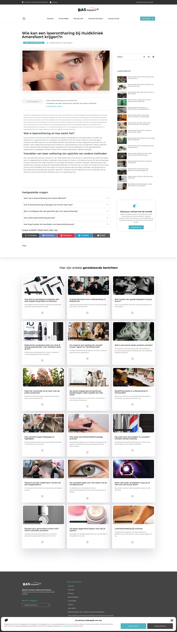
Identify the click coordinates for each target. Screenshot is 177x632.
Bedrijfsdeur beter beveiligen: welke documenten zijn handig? (140, 184)
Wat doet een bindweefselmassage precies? (86, 438)
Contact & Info (113, 19)
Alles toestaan (133, 626)
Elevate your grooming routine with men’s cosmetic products (41, 530)
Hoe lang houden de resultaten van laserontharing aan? (66, 224)
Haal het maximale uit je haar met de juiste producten (42, 392)
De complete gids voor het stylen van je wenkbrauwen (88, 484)
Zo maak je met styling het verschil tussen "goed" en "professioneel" (86, 346)
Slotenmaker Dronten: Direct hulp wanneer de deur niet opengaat (139, 123)
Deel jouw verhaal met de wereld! (136, 211)
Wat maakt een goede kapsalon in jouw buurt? (133, 300)
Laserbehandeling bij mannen (129, 529)
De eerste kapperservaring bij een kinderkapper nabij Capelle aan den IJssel (86, 393)
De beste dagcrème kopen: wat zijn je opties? (87, 530)
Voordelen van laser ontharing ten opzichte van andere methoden (71, 103)
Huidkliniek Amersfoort (48, 115)
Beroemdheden (73, 597)
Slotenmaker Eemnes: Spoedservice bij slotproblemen (141, 146)
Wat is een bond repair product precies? (134, 345)
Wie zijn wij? (78, 19)
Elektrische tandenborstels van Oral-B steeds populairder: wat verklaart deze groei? (42, 347)
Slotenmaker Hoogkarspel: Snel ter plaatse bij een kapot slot (139, 100)
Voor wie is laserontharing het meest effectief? (66, 198)
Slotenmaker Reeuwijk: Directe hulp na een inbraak (141, 93)
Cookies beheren (160, 626)
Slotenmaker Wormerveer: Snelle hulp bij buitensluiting (140, 85)
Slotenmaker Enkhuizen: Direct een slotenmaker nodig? (140, 131)
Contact (70, 604)
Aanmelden (72, 608)
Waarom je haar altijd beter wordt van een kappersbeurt (42, 484)
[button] (172, 620)
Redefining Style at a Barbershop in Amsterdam (131, 392)
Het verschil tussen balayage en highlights (39, 438)
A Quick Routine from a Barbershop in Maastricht (88, 300)
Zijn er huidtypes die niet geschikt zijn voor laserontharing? (66, 211)
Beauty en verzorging (34, 42)
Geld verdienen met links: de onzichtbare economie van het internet (91, 615)
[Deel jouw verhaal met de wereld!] (136, 205)
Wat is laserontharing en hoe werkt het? (62, 100)
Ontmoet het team (95, 19)
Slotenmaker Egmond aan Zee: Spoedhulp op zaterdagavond (138, 169)
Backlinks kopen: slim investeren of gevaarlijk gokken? (86, 612)
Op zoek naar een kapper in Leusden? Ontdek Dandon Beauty (132, 438)
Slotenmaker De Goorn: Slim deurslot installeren (140, 177)
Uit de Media (63, 19)
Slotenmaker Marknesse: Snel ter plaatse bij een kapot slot (141, 139)
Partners (50, 19)
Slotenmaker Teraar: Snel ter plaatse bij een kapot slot (141, 77)
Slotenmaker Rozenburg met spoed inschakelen (140, 162)
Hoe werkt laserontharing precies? (66, 218)
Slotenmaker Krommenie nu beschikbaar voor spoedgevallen (138, 108)
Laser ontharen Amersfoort (34, 138)
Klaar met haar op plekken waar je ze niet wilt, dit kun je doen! (132, 484)
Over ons (71, 586)
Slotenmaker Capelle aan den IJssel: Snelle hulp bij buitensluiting (140, 154)
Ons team (71, 589)
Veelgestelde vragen (54, 106)
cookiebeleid (65, 626)
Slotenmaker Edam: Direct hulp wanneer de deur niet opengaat (138, 116)
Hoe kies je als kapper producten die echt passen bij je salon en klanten (41, 300)
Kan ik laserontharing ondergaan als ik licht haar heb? (66, 205)
